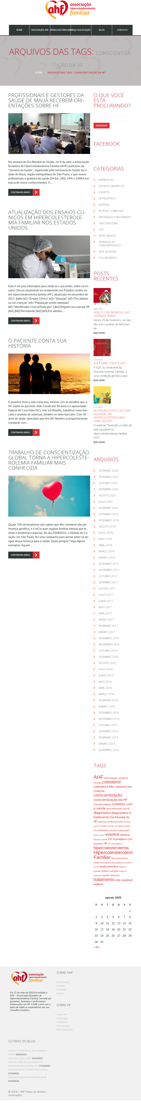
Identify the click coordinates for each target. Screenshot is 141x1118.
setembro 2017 (108, 582)
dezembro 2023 (109, 477)
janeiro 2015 (107, 743)
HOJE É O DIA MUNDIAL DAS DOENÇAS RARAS (112, 314)
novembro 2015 (109, 719)
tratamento (104, 879)
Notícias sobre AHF (111, 211)
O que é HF (61, 1014)
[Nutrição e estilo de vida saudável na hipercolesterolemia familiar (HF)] (102, 395)
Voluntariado (108, 257)
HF (105, 843)
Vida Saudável (108, 251)
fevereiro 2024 (108, 470)
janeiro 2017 (107, 632)
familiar (125, 835)
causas (97, 782)
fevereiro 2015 (108, 737)
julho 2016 (106, 669)
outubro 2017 (108, 576)
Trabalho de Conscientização (110, 243)
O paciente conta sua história (37, 343)
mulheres (123, 867)
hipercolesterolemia (111, 848)
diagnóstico (102, 813)
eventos (112, 834)
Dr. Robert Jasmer (106, 826)
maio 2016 (105, 681)
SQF (101, 229)
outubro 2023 (108, 483)
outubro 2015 (108, 725)
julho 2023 (106, 501)
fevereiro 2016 (108, 700)
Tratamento (61, 1022)
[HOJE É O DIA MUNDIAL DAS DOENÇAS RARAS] (102, 296)
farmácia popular (100, 839)
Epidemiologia (123, 830)
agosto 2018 (107, 526)
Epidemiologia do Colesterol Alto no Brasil (28, 1070)
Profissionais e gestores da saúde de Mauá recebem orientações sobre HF (46, 100)
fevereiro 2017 (108, 625)
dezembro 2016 (109, 638)
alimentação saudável (116, 778)
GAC (130, 839)
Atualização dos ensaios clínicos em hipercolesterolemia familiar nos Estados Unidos (47, 220)
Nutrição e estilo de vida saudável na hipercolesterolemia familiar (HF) (112, 416)
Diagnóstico (62, 1018)
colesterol (111, 782)
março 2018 (106, 551)
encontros (102, 830)
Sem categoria (108, 223)
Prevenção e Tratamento (115, 217)
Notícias (104, 204)
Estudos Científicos (111, 186)
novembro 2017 (109, 570)
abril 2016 (105, 687)
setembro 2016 (108, 656)
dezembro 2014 (109, 750)
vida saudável (124, 880)
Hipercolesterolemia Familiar (115, 855)
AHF (99, 777)
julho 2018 (106, 532)
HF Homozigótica (115, 844)
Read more (99, 332)
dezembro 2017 (109, 563)
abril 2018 (105, 545)
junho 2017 (106, 601)
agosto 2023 (107, 495)
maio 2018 (105, 539)
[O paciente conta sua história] (49, 374)
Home (19, 29)
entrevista (113, 830)
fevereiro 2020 (108, 508)
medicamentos (108, 866)
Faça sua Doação (81, 29)
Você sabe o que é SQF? (110, 363)
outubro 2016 (108, 650)
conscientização (108, 795)
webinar (99, 884)
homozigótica (117, 863)
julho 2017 (106, 594)
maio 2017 (105, 607)
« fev (96, 947)
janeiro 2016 (107, 706)
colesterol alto (104, 786)
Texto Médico (107, 235)
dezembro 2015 (109, 712)
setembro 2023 (108, 489)
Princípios (61, 986)
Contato (122, 29)
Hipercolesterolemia (60, 29)
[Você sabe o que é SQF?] (102, 347)
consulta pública (102, 804)
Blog (102, 29)
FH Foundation (117, 839)
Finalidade (61, 990)
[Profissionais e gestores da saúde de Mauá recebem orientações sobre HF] (49, 133)
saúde (105, 875)
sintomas (115, 875)
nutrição (113, 871)
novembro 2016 (109, 644)
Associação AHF (39, 29)
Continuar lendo (20, 192)
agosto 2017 (107, 588)
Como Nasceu (63, 982)
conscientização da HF (111, 800)
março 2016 (106, 694)
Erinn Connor (99, 835)
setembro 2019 (108, 514)
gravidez (98, 843)
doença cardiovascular (110, 821)
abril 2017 (105, 613)
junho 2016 (106, 675)
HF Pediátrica (107, 198)
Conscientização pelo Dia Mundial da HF (27, 1077)
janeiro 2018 (107, 557)
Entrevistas (106, 180)
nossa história (101, 871)
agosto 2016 (107, 663)
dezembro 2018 (109, 520)
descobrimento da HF (118, 808)
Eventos (104, 192)
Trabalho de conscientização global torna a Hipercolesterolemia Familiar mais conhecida (48, 460)
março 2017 (106, 619)
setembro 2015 (108, 731)
